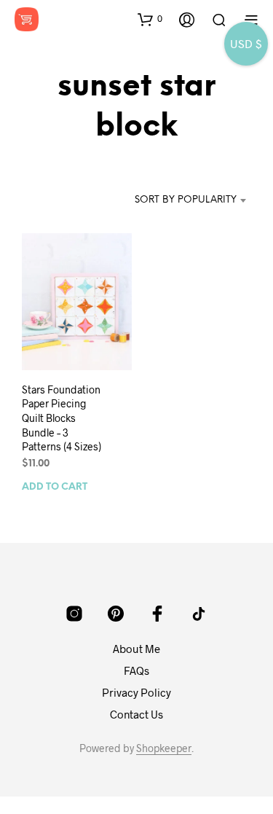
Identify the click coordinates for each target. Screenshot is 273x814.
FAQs (136, 670)
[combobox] (184, 200)
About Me (136, 648)
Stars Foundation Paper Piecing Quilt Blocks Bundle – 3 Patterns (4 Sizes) (61, 418)
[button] (150, 19)
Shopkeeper (163, 748)
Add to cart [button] (54, 488)
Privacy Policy (136, 692)
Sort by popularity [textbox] (186, 200)
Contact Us (136, 714)
